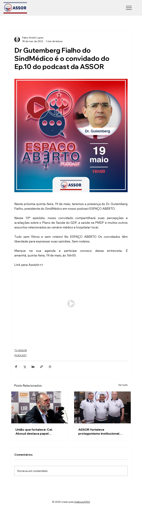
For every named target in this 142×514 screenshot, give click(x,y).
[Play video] (71, 304)
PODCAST (20, 355)
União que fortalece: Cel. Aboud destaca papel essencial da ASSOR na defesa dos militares (38, 431)
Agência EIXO (82, 501)
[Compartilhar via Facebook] (16, 366)
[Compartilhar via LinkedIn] (33, 366)
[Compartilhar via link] (41, 366)
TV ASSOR (20, 350)
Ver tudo (123, 384)
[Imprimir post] (50, 366)
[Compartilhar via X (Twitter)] (24, 366)
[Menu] (129, 8)
